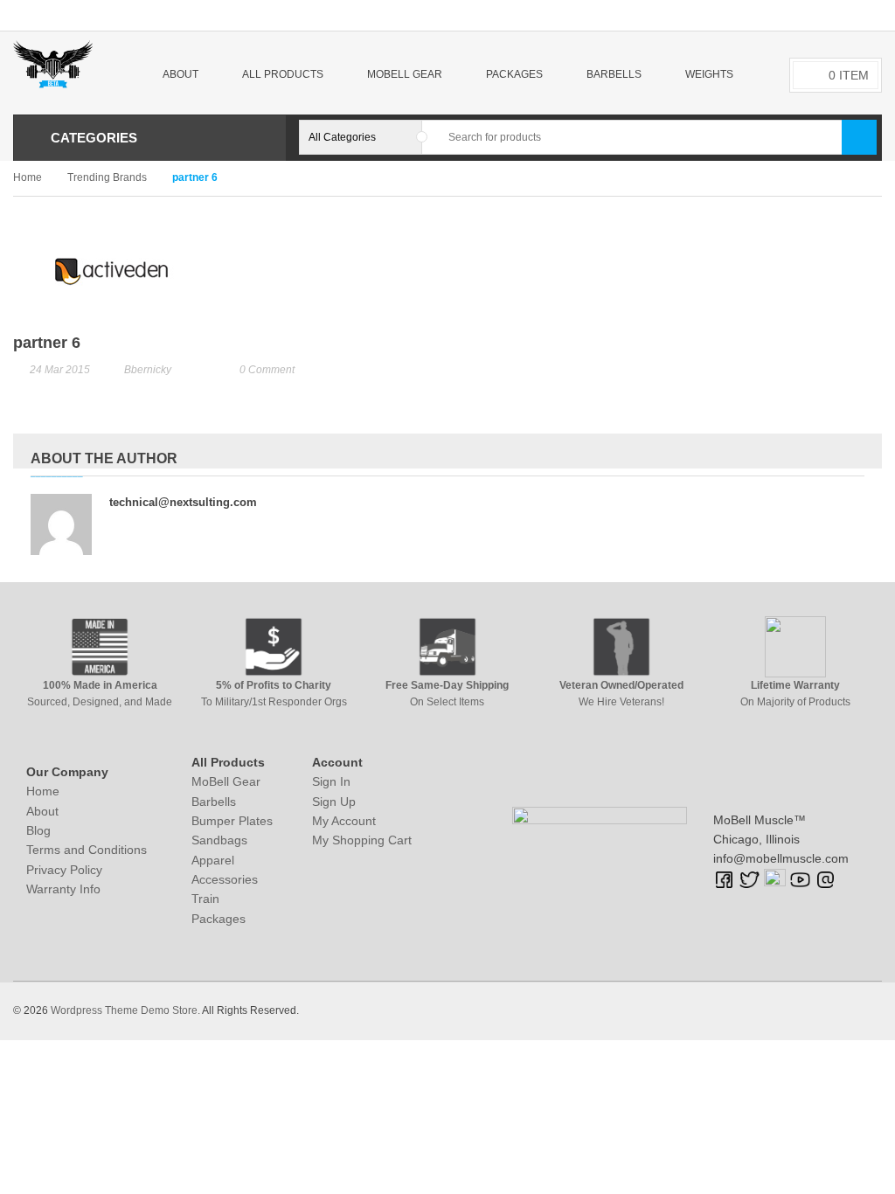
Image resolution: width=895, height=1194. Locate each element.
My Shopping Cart (362, 840)
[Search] (859, 137)
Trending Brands (107, 177)
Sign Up (334, 802)
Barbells (213, 802)
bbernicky (147, 370)
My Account (344, 821)
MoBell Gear (225, 781)
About (42, 811)
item (849, 75)
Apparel (212, 860)
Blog (38, 830)
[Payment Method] (738, 1008)
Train (205, 899)
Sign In (331, 781)
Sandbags (219, 840)
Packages (218, 919)
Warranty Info (63, 889)
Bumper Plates (232, 821)
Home (27, 177)
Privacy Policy (64, 870)
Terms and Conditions (86, 850)
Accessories (224, 879)
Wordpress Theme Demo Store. (125, 1010)
